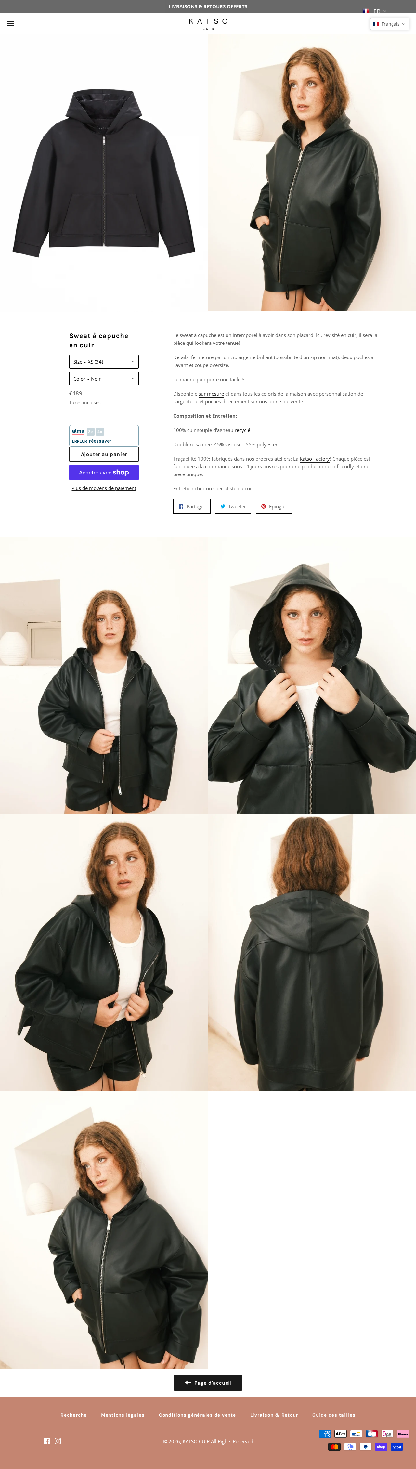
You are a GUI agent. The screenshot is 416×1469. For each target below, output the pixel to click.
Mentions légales (123, 1415)
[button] (389, 24)
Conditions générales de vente (197, 1415)
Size (77, 361)
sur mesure (211, 393)
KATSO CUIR (196, 1441)
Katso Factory (315, 458)
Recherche (73, 1415)
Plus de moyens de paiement (104, 488)
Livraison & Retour (274, 1415)
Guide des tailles (334, 1415)
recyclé (242, 430)
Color (79, 378)
